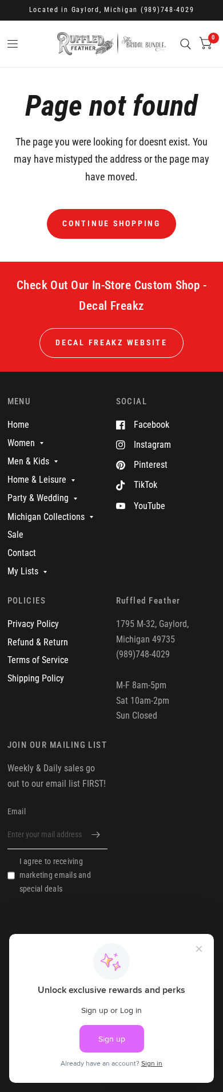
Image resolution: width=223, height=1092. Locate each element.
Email (16, 811)
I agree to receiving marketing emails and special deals (55, 875)
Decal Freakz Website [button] (111, 342)
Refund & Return (37, 642)
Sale (15, 534)
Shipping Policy (35, 678)
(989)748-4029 (167, 10)
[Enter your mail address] (96, 834)
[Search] (185, 44)
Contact (21, 552)
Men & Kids (28, 461)
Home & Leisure (36, 479)
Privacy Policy (33, 623)
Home (18, 424)
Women (21, 442)
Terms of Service (38, 660)
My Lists (22, 571)
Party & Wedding (38, 497)
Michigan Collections (46, 516)
